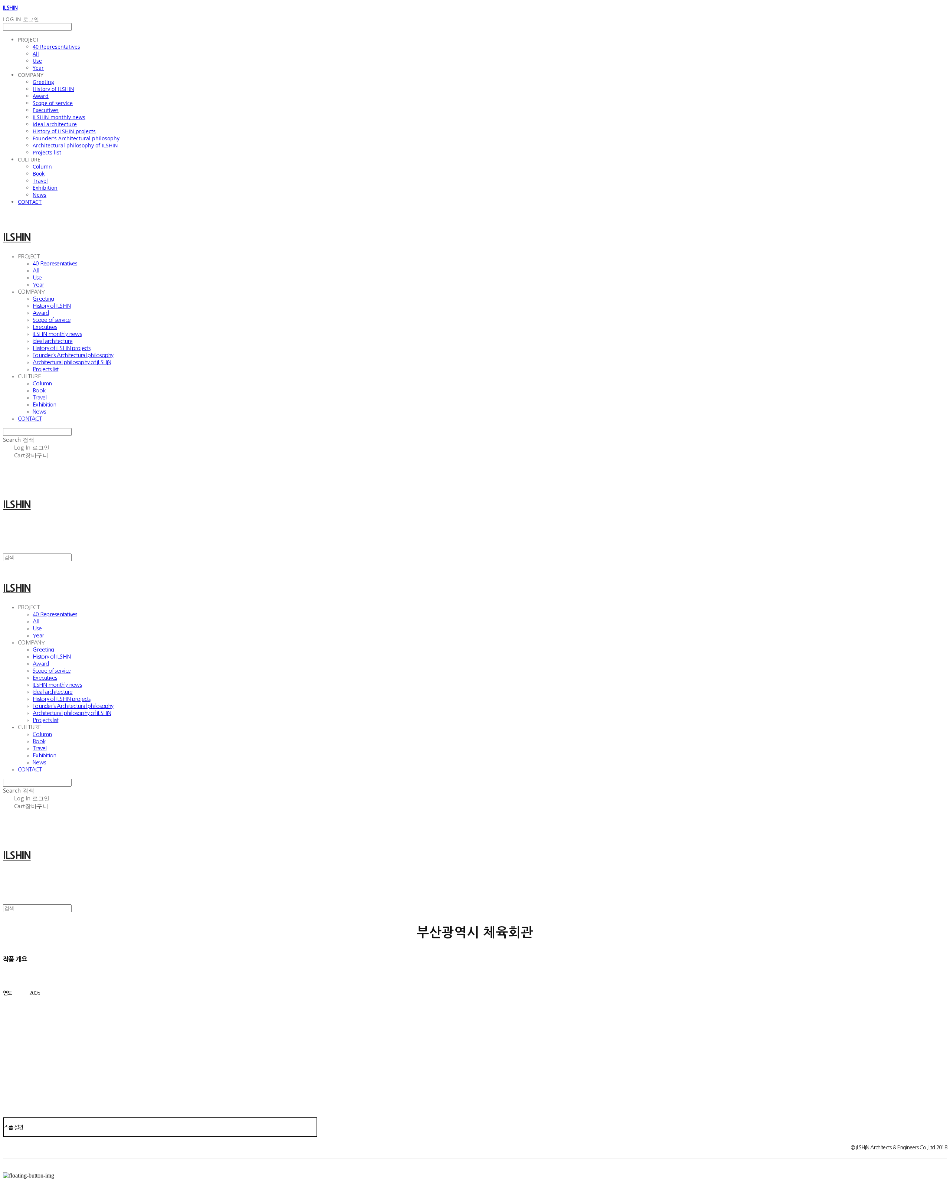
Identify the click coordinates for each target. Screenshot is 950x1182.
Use (37, 60)
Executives (46, 110)
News (39, 194)
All (36, 53)
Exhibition (45, 187)
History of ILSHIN (53, 88)
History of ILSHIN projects (64, 131)
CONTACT (30, 201)
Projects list (47, 152)
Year (38, 67)
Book (39, 173)
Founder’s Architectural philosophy (76, 138)
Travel (40, 180)
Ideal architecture (55, 124)
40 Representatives (56, 46)
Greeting (43, 81)
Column (42, 166)
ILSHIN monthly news (59, 117)
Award (41, 95)
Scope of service (53, 103)
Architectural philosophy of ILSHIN (75, 145)
